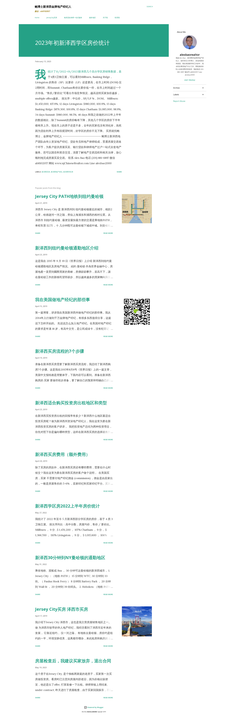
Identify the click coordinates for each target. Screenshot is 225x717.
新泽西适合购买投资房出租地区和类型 (71, 403)
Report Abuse (179, 101)
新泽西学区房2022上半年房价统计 (67, 506)
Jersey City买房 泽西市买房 (61, 609)
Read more (108, 233)
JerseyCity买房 (51, 17)
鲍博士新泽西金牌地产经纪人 (53, 6)
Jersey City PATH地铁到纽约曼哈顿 (69, 196)
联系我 (117, 17)
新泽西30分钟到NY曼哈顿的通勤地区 (70, 557)
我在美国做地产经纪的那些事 (62, 299)
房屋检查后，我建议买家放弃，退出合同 (73, 661)
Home (37, 17)
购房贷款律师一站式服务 (73, 17)
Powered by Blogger (95, 707)
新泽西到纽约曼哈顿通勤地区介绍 (66, 248)
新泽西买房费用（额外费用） (62, 454)
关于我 (105, 17)
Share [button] (119, 172)
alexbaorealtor (190, 55)
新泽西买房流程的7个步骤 (59, 351)
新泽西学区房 (68, 172)
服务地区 (92, 17)
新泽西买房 (46, 172)
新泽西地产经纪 (56, 172)
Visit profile (189, 80)
